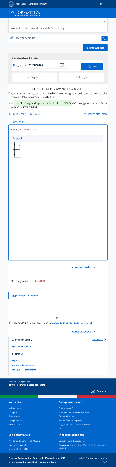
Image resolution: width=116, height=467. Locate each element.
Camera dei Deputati (17, 444)
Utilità (61, 428)
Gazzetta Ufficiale (66, 416)
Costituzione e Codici (68, 408)
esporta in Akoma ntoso (23, 365)
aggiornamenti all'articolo (25, 295)
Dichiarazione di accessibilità (22, 462)
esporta (15, 360)
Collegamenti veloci (16, 420)
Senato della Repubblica (18, 449)
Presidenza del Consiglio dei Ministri (24, 440)
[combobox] (58, 38)
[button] (62, 65)
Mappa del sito (52, 458)
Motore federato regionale (70, 420)
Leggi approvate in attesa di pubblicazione (77, 424)
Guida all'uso (13, 416)
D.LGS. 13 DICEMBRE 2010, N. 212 (71, 323)
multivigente (83, 77)
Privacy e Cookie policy (19, 458)
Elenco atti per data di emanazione (74, 412)
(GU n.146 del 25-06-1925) (24, 114)
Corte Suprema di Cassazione (72, 440)
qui (64, 28)
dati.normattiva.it (47, 462)
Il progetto (12, 412)
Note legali (38, 458)
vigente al (21, 65)
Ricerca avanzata (95, 48)
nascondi (18, 122)
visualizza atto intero (96, 114)
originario (36, 77)
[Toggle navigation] (99, 13)
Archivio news (14, 408)
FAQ (63, 458)
